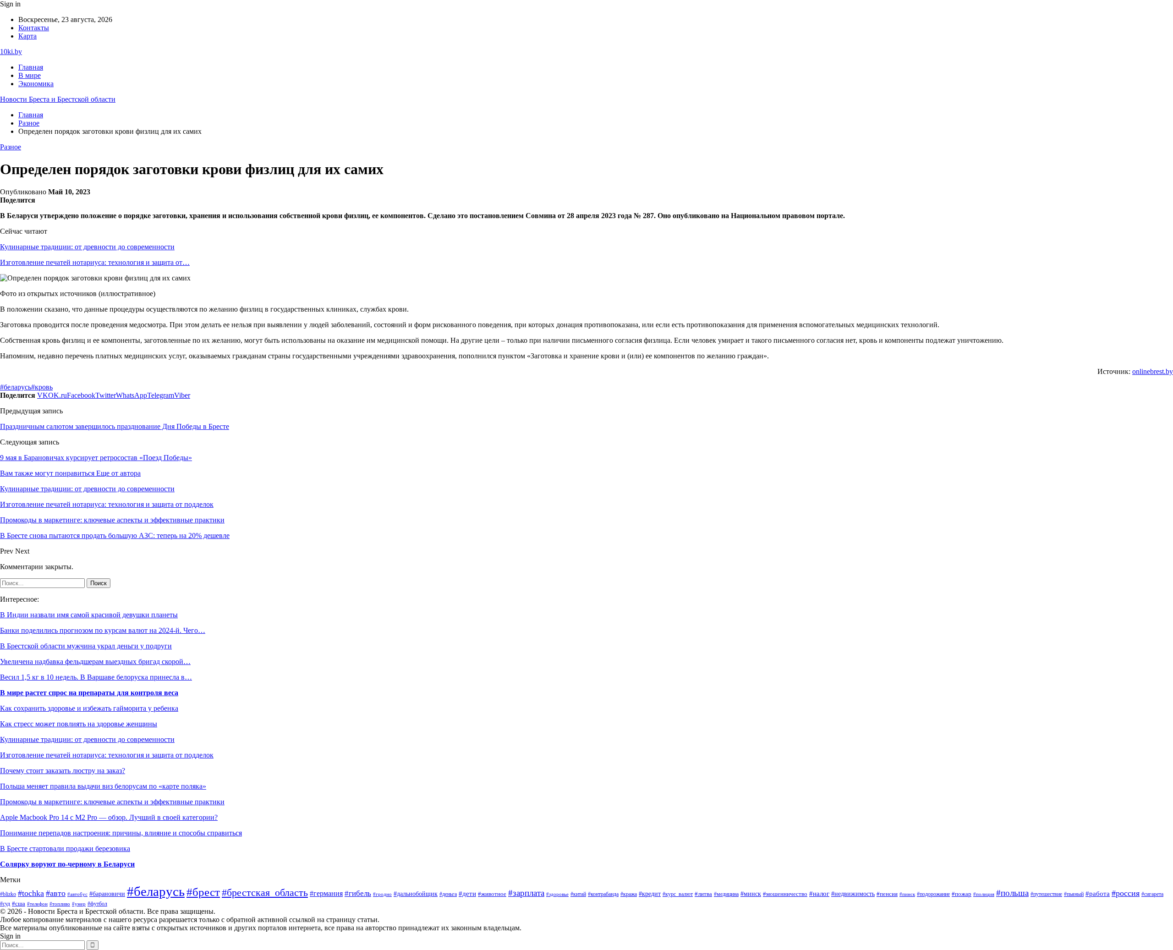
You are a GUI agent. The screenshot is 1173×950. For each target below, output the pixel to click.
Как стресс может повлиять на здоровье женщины (78, 724)
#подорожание (933, 894)
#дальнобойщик (416, 893)
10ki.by (11, 51)
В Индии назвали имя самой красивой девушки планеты (89, 615)
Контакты (33, 28)
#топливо (59, 903)
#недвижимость (853, 893)
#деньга (448, 894)
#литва (703, 894)
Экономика (36, 84)
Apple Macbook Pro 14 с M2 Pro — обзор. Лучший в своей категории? (109, 817)
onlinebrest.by (1152, 371)
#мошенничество (785, 894)
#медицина (726, 894)
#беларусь (15, 387)
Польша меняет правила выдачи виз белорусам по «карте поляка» (103, 786)
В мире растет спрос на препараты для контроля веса (89, 693)
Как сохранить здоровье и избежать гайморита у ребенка (89, 708)
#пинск (907, 894)
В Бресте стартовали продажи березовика (65, 848)
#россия (1126, 893)
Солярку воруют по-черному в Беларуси (67, 864)
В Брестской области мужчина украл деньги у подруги (86, 646)
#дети (467, 893)
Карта (27, 36)
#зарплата (526, 893)
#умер (79, 903)
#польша (1012, 893)
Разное (10, 147)
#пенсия (887, 894)
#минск (750, 893)
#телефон (37, 903)
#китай (578, 894)
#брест (203, 892)
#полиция (983, 894)
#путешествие (1046, 894)
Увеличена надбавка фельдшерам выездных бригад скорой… (95, 661)
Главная (30, 67)
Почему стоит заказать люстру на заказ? (62, 770)
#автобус (77, 894)
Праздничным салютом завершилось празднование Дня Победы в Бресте (114, 426)
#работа (1097, 893)
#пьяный (1074, 894)
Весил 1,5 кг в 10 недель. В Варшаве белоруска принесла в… (96, 677)
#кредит (650, 893)
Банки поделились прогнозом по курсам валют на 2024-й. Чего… (102, 630)
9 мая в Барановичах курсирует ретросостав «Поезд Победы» (96, 457)
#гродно (382, 894)
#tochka (31, 893)
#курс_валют (678, 894)
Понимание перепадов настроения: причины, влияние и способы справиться (121, 833)
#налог (819, 893)
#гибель (358, 893)
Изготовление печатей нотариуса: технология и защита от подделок (107, 755)
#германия (326, 893)
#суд (5, 904)
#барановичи (107, 893)
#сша (18, 903)
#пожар (961, 894)
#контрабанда (603, 894)
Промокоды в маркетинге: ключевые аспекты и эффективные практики (112, 802)
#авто (56, 893)
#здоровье (557, 894)
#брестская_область (265, 892)
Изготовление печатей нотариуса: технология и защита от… (95, 262)
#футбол (97, 904)
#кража (628, 894)
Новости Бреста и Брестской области (57, 99)
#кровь (42, 387)
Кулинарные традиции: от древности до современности (87, 247)
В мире (29, 75)
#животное (492, 893)
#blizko (8, 894)
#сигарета (1152, 894)
